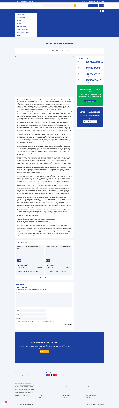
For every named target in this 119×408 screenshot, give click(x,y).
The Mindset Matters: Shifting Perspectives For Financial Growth (94, 62)
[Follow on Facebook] (47, 375)
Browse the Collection (89, 121)
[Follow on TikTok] (56, 375)
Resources (57, 11)
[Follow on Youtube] (54, 375)
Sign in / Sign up (93, 6)
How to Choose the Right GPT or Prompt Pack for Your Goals (94, 80)
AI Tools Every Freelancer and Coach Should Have (57, 264)
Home (39, 11)
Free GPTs (50, 11)
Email (17, 314)
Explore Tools (43, 351)
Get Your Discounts (89, 101)
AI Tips (57, 50)
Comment (19, 292)
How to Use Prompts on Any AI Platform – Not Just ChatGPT (29, 264)
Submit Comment (68, 324)
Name (18, 310)
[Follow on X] (51, 375)
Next (46, 277)
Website (18, 318)
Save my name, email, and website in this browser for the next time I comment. (36, 321)
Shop (44, 11)
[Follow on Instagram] (49, 375)
